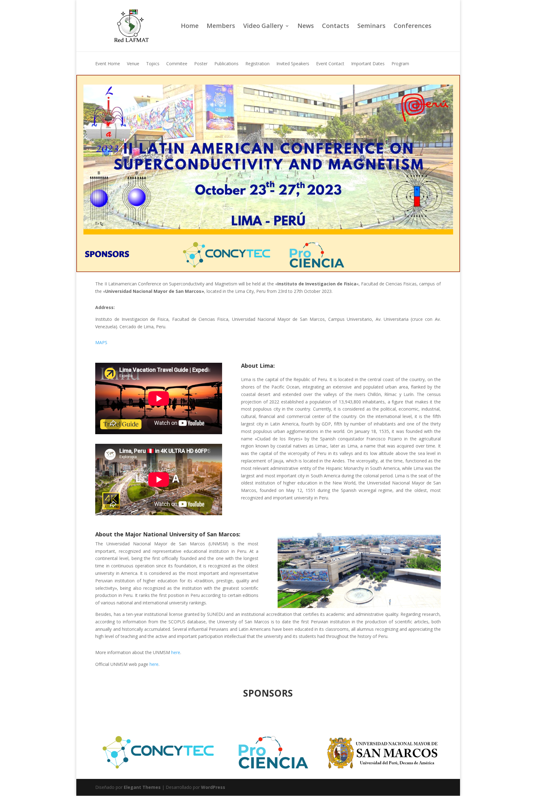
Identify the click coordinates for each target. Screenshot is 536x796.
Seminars (371, 27)
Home (190, 27)
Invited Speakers (292, 63)
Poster (201, 63)
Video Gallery (263, 27)
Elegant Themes (142, 787)
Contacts (335, 27)
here (175, 652)
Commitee (176, 63)
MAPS (102, 342)
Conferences (412, 27)
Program (400, 63)
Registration (257, 63)
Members (221, 27)
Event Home (107, 63)
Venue (133, 63)
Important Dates (368, 63)
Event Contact (330, 63)
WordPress (213, 787)
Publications (226, 63)
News (305, 27)
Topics (152, 63)
